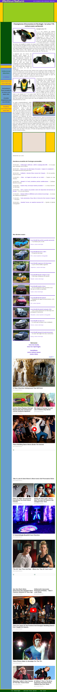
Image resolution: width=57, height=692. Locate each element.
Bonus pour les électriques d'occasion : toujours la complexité (37, 169)
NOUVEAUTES (38, 1)
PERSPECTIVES (52, 1)
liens (41, 690)
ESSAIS (42, 1)
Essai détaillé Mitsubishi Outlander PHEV (41, 309)
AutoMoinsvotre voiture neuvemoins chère (6, 108)
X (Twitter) (6, 77)
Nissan (32, 244)
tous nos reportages (33, 347)
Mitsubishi (33, 314)
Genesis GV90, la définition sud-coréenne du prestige (35, 194)
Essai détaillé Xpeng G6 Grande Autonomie (42, 332)
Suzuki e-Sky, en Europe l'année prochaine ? (32, 185)
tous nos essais (34, 345)
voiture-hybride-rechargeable (40, 256)
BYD (32, 256)
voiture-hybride (36, 303)
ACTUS (34, 1)
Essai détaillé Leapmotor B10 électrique (41, 263)
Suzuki (32, 291)
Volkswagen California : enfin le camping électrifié (34, 164)
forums (30, 690)
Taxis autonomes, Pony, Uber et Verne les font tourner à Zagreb (38, 198)
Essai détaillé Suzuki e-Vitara (38, 286)
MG (31, 303)
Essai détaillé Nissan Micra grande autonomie (42, 240)
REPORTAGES (46, 1)
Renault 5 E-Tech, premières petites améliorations (34, 181)
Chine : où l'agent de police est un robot (32, 177)
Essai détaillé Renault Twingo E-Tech (40, 274)
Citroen (32, 325)
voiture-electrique (38, 244)
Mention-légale (17, 690)
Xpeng (32, 336)
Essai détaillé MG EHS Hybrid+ (38, 297)
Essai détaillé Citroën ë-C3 (37, 320)
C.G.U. (12, 690)
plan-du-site (26, 690)
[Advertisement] (28, 12)
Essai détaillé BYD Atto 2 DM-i (38, 251)
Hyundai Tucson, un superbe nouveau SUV (32, 202)
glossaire (35, 690)
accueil (44, 690)
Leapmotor (33, 267)
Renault (32, 279)
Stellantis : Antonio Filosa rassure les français (33, 173)
